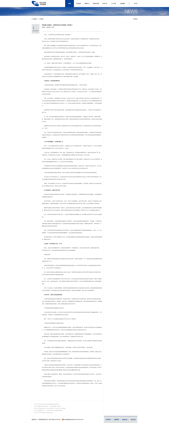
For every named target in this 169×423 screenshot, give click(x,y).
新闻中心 (35, 19)
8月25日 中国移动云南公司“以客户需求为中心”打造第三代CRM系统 (49, 408)
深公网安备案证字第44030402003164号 (73, 419)
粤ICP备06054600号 (54, 419)
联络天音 (125, 419)
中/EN (135, 3)
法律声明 (117, 419)
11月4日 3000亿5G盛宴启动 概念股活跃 (43, 412)
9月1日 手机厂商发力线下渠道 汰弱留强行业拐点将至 (46, 404)
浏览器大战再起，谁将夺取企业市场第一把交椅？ (57, 25)
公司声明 (109, 419)
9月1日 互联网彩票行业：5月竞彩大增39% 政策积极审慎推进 (48, 410)
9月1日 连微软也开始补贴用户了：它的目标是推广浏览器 (47, 406)
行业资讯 (41, 19)
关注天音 (133, 419)
